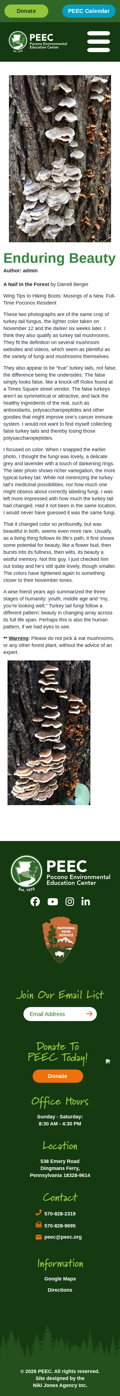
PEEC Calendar (89, 11)
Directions (60, 1290)
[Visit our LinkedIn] (85, 902)
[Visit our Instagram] (70, 902)
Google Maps (60, 1279)
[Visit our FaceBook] (35, 902)
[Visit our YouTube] (52, 902)
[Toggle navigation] (99, 42)
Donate (26, 11)
